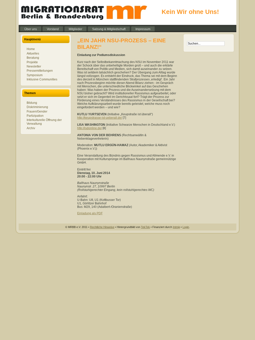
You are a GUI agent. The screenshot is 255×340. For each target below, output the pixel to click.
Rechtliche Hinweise (102, 227)
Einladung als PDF (90, 213)
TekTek (145, 227)
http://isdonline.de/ (89, 128)
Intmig (176, 227)
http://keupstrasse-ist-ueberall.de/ (99, 117)
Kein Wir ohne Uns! (190, 11)
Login (186, 227)
